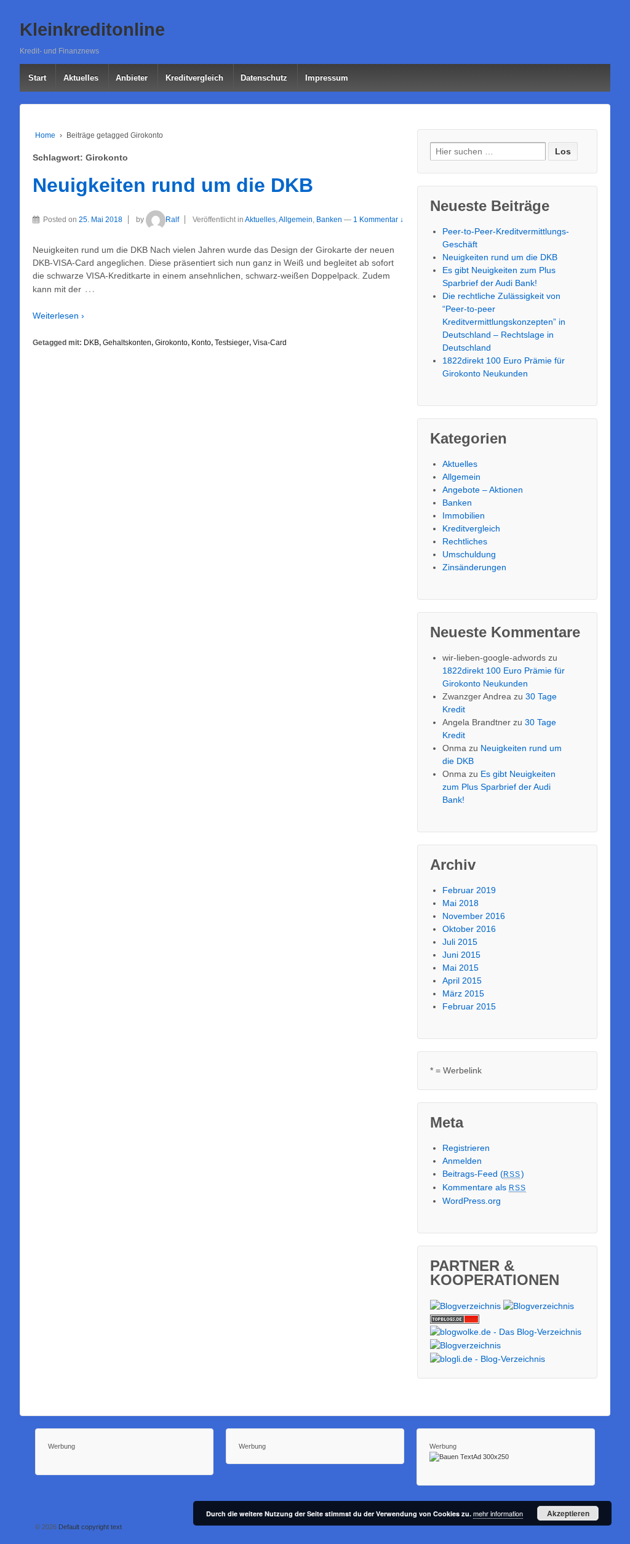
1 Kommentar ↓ (378, 219)
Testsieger (232, 342)
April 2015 (462, 980)
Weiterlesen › (58, 315)
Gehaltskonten (127, 342)
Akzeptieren (568, 1513)
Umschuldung (469, 554)
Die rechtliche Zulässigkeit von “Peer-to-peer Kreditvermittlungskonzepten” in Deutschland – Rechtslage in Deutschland (503, 321)
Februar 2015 (469, 1006)
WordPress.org (471, 1201)
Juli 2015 (459, 942)
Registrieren (466, 1148)
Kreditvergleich (194, 77)
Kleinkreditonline (92, 29)
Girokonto (171, 342)
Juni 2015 (461, 955)
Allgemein (296, 219)
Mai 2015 (460, 968)
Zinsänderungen (474, 567)
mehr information (498, 1513)
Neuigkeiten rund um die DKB (173, 185)
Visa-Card (270, 342)
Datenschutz (264, 77)
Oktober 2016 (469, 929)
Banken (329, 219)
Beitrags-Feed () (483, 1174)
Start (37, 77)
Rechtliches (464, 541)
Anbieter (132, 77)
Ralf (172, 219)
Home (45, 135)
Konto (201, 342)
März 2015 (463, 993)
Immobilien (463, 515)
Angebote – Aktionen (482, 490)
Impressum (326, 77)
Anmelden (462, 1161)
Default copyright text (89, 1526)
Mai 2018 (460, 903)
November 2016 (473, 916)
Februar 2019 (469, 890)
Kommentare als (484, 1187)
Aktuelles (80, 77)
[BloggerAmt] (465, 1305)
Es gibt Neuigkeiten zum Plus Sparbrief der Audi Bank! (499, 787)
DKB (91, 342)
